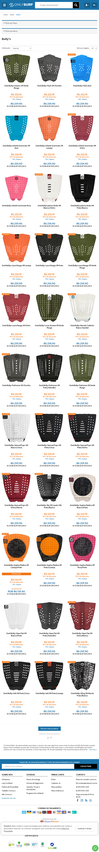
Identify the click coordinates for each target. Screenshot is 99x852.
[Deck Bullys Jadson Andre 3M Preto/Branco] (82, 188)
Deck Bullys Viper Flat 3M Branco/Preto (16, 634)
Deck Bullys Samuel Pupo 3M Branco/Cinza (16, 446)
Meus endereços (57, 791)
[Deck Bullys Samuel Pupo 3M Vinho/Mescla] (16, 487)
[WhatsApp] (91, 801)
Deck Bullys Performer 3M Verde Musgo (82, 386)
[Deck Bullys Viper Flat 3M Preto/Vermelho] (49, 615)
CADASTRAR (85, 766)
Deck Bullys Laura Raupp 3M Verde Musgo (82, 266)
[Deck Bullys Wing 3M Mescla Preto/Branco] (82, 675)
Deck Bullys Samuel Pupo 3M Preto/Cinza (49, 446)
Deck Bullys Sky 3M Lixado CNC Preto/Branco (49, 506)
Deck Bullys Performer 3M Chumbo (16, 385)
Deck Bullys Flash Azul (82, 86)
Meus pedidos (56, 787)
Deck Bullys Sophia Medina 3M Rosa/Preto (82, 566)
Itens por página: (83, 48)
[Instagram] (82, 801)
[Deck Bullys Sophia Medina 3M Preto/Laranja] (49, 547)
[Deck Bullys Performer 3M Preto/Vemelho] (49, 367)
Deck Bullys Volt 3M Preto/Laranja (49, 693)
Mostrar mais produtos (49, 729)
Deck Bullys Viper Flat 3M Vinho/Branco (82, 634)
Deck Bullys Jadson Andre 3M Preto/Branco (82, 207)
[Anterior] (5, 68)
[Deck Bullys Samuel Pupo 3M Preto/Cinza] (49, 427)
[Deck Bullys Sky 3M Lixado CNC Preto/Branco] (49, 487)
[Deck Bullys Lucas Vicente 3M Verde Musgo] (49, 307)
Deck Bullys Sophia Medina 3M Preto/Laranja (49, 566)
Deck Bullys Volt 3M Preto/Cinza (16, 693)
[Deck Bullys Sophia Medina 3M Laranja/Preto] (16, 547)
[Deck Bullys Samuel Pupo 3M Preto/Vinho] (82, 427)
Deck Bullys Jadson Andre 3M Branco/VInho (49, 207)
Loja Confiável (7, 783)
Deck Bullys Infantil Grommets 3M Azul (16, 147)
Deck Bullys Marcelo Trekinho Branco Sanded (82, 326)
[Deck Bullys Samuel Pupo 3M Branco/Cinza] (16, 427)
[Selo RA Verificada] (52, 846)
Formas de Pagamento (35, 783)
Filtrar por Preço (11, 23)
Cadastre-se (55, 783)
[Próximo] (28, 68)
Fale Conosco (7, 794)
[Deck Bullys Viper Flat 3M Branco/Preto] (16, 615)
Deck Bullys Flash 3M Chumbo (49, 86)
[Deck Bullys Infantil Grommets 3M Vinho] (82, 128)
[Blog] (87, 801)
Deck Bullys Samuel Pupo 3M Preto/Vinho (82, 446)
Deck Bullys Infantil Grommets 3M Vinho (82, 147)
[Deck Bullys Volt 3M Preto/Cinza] (16, 675)
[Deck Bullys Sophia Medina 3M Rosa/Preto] (82, 547)
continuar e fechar (85, 828)
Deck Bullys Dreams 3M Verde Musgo (16, 87)
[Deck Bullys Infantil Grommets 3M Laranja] (49, 128)
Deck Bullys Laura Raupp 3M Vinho (16, 325)
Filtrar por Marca (11, 31)
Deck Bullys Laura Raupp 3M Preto (49, 265)
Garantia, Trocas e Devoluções (33, 788)
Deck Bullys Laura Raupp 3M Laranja (16, 265)
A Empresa (6, 779)
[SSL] (12, 846)
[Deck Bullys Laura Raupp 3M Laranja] (16, 248)
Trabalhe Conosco (9, 791)
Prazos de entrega (33, 779)
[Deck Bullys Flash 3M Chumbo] (49, 68)
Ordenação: (6, 48)
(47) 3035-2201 (83, 787)
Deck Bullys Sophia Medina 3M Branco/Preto (82, 506)
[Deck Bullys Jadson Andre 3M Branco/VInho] (49, 188)
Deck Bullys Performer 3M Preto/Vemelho (49, 386)
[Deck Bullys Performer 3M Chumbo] (16, 367)
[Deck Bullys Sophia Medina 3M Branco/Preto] (82, 487)
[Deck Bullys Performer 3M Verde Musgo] (82, 367)
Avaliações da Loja (9, 798)
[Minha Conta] (87, 5)
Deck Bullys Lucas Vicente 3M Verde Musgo (49, 326)
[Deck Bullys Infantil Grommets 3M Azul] (16, 128)
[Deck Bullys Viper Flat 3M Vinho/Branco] (82, 615)
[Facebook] (78, 801)
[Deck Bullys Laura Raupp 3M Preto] (49, 248)
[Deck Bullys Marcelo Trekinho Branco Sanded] (82, 307)
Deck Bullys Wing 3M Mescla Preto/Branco (82, 694)
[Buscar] (76, 5)
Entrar (53, 779)
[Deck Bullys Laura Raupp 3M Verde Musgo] (82, 248)
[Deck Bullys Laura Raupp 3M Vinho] (16, 307)
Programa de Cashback (35, 793)
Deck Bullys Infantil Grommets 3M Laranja (49, 147)
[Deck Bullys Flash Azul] (82, 68)
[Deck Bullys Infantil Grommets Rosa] (16, 188)
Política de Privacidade (10, 787)
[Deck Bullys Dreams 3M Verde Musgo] (16, 68)
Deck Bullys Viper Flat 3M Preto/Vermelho (49, 634)
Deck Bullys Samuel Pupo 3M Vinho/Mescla (16, 506)
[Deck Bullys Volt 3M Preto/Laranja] (49, 675)
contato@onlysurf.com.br (87, 783)
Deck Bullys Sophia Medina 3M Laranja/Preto (16, 566)
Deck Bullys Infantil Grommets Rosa (16, 206)
